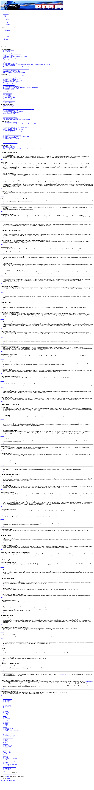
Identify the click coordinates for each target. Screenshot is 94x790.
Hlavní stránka (6, 11)
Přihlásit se (8, 19)
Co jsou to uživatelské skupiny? (9, 107)
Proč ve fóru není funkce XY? (9, 147)
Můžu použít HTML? (7, 94)
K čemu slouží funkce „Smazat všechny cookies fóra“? (14, 59)
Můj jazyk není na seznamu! (8, 67)
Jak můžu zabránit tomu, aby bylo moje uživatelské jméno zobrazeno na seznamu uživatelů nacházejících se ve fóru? (26, 64)
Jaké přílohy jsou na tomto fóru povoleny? (11, 141)
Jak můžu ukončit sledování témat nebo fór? (12, 138)
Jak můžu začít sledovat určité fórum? (10, 137)
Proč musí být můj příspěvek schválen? (11, 88)
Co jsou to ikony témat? (8, 102)
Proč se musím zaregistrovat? (9, 50)
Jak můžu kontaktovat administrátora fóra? (11, 149)
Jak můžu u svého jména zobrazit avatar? (11, 70)
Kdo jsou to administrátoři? (8, 105)
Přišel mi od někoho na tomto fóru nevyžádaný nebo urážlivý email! (16, 119)
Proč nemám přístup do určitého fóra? (10, 82)
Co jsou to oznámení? (7, 98)
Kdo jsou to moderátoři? (8, 106)
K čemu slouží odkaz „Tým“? (9, 113)
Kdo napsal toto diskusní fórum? (9, 146)
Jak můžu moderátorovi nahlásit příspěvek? (11, 86)
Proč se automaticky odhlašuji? (9, 58)
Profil (7, 22)
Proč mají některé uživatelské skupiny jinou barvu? (13, 111)
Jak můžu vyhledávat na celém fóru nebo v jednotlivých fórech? (16, 127)
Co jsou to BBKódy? (7, 93)
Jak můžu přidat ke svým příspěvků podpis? (12, 78)
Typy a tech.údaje (6, 12)
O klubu (4, 16)
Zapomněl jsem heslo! (7, 57)
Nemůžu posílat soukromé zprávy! (10, 117)
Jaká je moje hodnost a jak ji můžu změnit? (11, 71)
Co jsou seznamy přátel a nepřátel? (10, 122)
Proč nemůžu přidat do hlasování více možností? (13, 80)
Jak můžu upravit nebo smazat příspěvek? (11, 77)
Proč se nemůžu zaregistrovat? (9, 53)
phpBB (47, 265)
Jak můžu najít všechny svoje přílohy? (10, 143)
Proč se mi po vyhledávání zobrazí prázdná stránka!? (13, 129)
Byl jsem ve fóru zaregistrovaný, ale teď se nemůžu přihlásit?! (15, 56)
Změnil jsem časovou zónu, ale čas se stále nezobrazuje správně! (16, 66)
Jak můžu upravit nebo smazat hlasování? (11, 81)
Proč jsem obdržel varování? (9, 85)
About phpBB (23, 668)
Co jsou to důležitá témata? (8, 99)
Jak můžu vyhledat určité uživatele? (10, 130)
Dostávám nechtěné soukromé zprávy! (11, 118)
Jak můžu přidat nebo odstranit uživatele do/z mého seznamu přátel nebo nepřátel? (19, 123)
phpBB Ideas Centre (65, 674)
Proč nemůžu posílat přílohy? (9, 83)
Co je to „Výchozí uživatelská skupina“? (11, 112)
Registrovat (8, 18)
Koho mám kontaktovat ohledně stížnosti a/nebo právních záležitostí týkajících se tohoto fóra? (22, 148)
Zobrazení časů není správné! (9, 65)
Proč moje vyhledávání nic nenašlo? (10, 128)
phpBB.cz (9, 778)
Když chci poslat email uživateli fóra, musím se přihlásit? (14, 72)
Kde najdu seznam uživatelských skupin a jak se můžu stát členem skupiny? (18, 109)
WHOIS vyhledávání (88, 681)
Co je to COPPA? (6, 51)
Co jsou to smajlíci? (7, 95)
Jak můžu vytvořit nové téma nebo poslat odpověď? (13, 75)
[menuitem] (10, 32)
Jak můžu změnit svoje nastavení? (10, 63)
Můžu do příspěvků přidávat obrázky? (10, 96)
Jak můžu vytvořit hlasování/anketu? (10, 79)
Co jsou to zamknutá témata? (9, 101)
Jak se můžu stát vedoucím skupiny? (10, 110)
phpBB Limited (47, 667)
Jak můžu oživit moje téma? (8, 89)
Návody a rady (6, 14)
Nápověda (8, 24)
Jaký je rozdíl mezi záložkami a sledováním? (12, 135)
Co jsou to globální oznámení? (9, 97)
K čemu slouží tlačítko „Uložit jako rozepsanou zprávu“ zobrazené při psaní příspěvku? (20, 87)
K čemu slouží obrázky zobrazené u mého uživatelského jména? (16, 69)
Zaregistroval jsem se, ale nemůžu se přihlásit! (12, 54)
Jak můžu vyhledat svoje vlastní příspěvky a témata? (13, 131)
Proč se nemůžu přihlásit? (8, 55)
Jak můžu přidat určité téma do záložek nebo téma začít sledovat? (16, 136)
